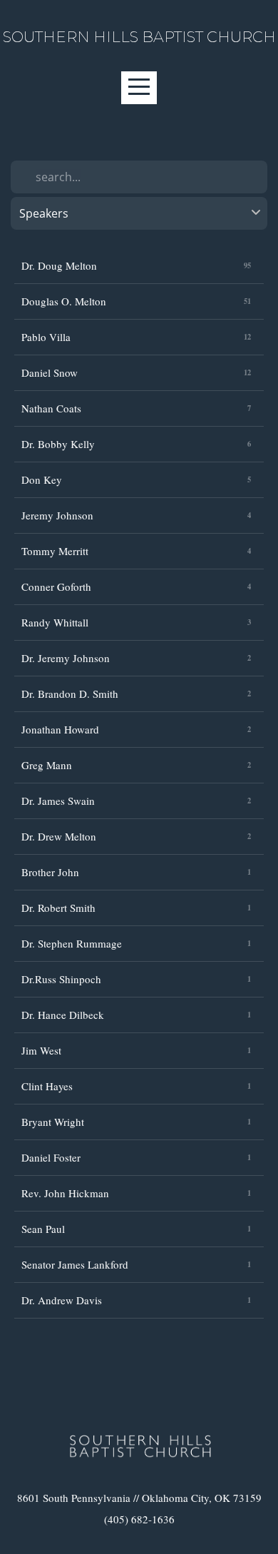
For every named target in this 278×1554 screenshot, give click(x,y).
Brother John (50, 872)
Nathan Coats (51, 408)
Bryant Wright (52, 1121)
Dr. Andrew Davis (61, 1300)
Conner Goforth (56, 586)
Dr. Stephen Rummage (71, 943)
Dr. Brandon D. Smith (69, 693)
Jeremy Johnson (57, 515)
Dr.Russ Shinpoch (61, 979)
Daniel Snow (49, 372)
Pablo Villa (46, 337)
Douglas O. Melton (63, 301)
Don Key (41, 479)
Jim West (41, 1050)
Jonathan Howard (60, 729)
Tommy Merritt (54, 551)
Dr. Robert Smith (58, 907)
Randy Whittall (54, 622)
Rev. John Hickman (65, 1193)
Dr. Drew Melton (58, 836)
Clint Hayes (47, 1086)
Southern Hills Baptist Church (139, 37)
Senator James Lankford (74, 1264)
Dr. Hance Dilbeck (62, 1014)
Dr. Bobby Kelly (58, 444)
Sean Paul (43, 1229)
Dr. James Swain (58, 800)
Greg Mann (46, 765)
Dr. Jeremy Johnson (65, 658)
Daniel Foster (51, 1157)
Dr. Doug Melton (59, 265)
